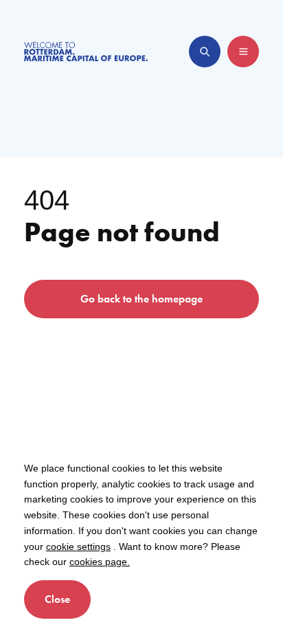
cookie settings (78, 546)
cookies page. (99, 561)
